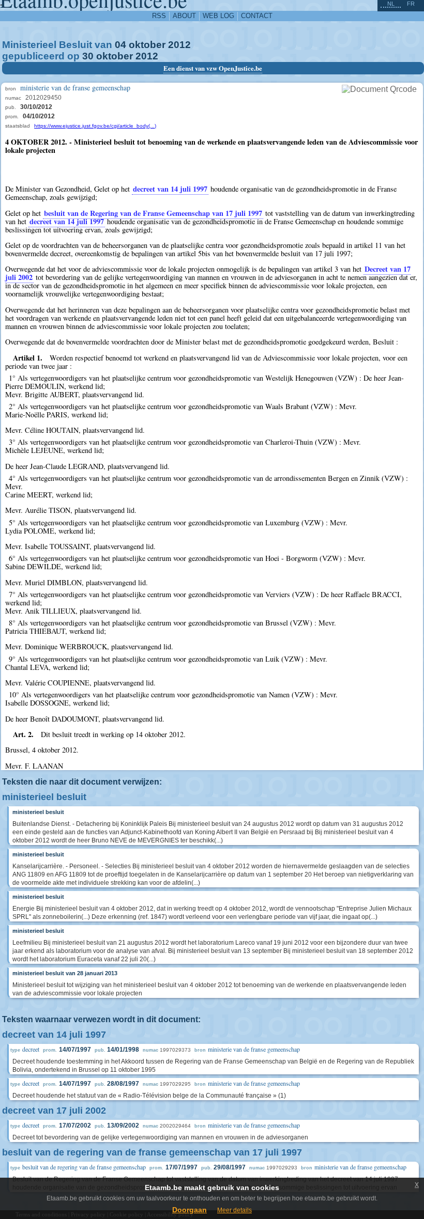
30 (88, 56)
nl (391, 4)
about (184, 16)
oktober (147, 44)
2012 (179, 44)
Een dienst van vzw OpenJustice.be (212, 68)
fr (411, 4)
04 (120, 44)
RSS (159, 16)
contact (256, 16)
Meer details (234, 1210)
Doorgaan (189, 1210)
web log (218, 16)
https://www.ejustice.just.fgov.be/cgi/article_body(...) (95, 126)
